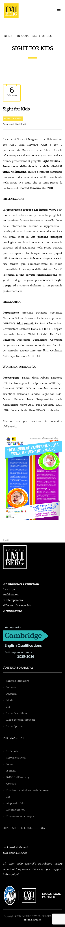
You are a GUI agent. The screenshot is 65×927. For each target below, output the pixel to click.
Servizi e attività (15, 757)
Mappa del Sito (15, 803)
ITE (8, 706)
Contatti (11, 783)
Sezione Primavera (17, 680)
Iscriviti (11, 770)
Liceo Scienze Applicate (20, 719)
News (18, 118)
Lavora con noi (15, 809)
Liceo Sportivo (15, 726)
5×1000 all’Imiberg (17, 777)
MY (8, 796)
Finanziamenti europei (20, 816)
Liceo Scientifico (16, 713)
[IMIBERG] (16, 10)
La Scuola (12, 751)
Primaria (11, 693)
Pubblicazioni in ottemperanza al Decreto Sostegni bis (17, 600)
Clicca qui (9, 589)
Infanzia (9, 118)
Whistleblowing (12, 610)
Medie (10, 700)
